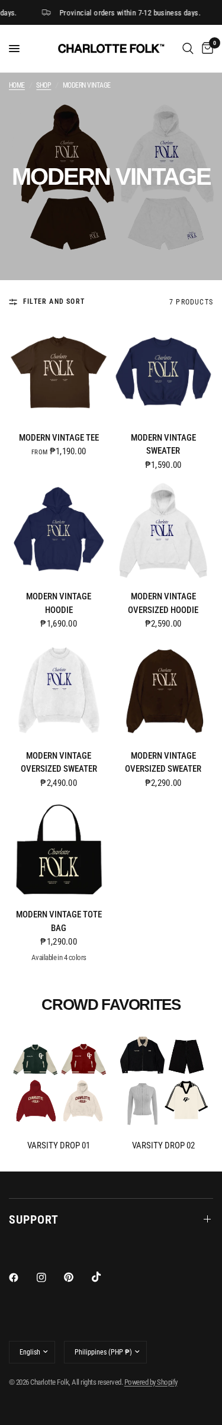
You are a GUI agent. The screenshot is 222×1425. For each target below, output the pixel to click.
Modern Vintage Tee (59, 437)
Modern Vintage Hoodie (58, 603)
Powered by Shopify (151, 1382)
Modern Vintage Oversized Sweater (59, 762)
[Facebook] (22, 1277)
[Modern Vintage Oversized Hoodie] (164, 532)
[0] (205, 48)
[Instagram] (50, 1277)
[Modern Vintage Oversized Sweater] (59, 690)
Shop (43, 85)
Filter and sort (54, 302)
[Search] (188, 48)
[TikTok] (105, 1277)
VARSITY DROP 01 (58, 1146)
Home (17, 85)
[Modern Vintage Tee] (59, 372)
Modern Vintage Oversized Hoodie (163, 603)
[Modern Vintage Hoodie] (59, 532)
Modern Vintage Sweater (163, 444)
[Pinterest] (77, 1277)
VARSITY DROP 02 (163, 1146)
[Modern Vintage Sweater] (164, 372)
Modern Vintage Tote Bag (59, 921)
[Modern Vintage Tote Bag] (59, 850)
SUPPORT (34, 1219)
